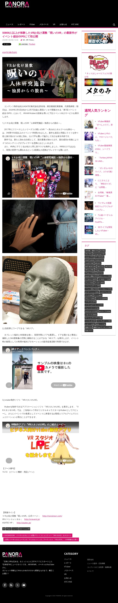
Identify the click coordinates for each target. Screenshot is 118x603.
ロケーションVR (25, 529)
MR (98, 263)
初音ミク (100, 324)
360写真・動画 (91, 251)
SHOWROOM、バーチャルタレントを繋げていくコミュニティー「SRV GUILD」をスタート (38, 535)
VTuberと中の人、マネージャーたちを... (104, 137)
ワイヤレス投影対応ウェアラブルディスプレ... (104, 206)
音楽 (89, 331)
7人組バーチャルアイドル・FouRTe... (104, 218)
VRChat (89, 270)
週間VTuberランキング (102, 327)
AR (88, 254)
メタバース (44, 24)
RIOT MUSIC (90, 267)
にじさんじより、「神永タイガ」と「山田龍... (104, 184)
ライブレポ (90, 321)
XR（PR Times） (29, 40)
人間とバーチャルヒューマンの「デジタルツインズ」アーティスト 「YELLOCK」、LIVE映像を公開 (40, 539)
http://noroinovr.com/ (52, 516)
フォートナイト (92, 308)
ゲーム (98, 295)
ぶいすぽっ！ (104, 279)
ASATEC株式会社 (9, 52)
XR (100, 273)
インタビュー (106, 289)
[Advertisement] (72, 14)
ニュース (9, 24)
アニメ (89, 283)
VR (54, 24)
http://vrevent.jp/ (32, 519)
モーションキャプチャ (93, 318)
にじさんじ (91, 279)
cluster (89, 257)
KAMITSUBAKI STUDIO (94, 260)
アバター (99, 283)
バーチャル (90, 302)
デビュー (89, 299)
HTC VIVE (75, 24)
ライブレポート (104, 321)
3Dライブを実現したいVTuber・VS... (103, 230)
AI (102, 251)
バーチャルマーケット (94, 305)
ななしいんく (105, 276)
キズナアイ (105, 292)
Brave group (99, 254)
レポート (21, 24)
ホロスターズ (91, 311)
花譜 (88, 327)
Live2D (89, 263)
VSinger (99, 270)
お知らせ (63, 24)
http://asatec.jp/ (24, 522)
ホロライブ (104, 311)
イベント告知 (91, 289)
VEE (100, 267)
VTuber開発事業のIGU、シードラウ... (103, 149)
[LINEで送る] (23, 44)
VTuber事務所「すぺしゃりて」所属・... (104, 125)
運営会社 (90, 559)
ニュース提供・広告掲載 (96, 563)
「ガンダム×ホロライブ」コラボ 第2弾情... (104, 171)
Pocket (32, 44)
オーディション (92, 292)
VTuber (32, 24)
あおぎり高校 (91, 276)
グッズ (88, 295)
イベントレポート (92, 286)
